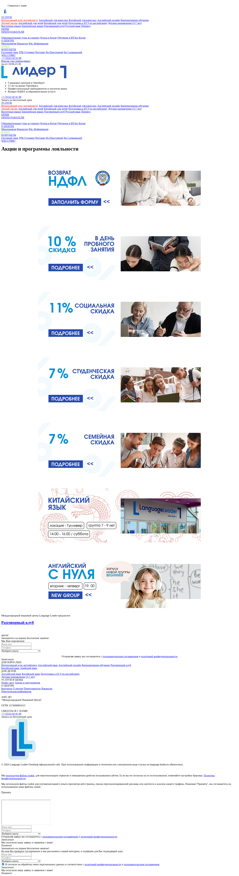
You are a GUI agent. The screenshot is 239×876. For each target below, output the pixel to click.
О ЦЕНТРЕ (7, 40)
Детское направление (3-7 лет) (125, 23)
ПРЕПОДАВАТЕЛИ (12, 31)
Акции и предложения (27, 682)
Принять (6, 792)
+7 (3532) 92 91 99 (11, 58)
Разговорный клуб (54, 26)
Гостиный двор (9, 52)
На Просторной (54, 52)
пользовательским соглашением (120, 656)
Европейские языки (33, 26)
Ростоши (40, 52)
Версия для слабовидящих (15, 61)
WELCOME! (8, 55)
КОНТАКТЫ (8, 49)
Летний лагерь (9, 23)
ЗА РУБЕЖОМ (9, 34)
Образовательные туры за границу (20, 37)
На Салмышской (73, 52)
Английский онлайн (108, 20)
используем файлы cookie (20, 775)
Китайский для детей (56, 23)
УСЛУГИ (6, 17)
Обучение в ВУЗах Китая (71, 37)
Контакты (6, 688)
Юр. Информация (38, 43)
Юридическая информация (16, 691)
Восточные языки (11, 26)
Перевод (86, 26)
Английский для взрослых (53, 20)
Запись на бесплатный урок (16, 100)
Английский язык (48, 665)
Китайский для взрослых (83, 20)
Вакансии (22, 43)
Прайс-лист (7, 682)
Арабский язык (28, 668)
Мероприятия (8, 43)
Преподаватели (32, 688)
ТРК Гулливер (27, 52)
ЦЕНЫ (5, 29)
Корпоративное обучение (135, 20)
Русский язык (72, 26)
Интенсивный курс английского (19, 665)
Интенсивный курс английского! (19, 20)
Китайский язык (10, 668)
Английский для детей (30, 23)
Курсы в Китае (48, 37)
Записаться (7, 659)
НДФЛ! (5, 46)
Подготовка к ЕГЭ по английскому (87, 23)
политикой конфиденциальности (159, 656)
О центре (18, 688)
